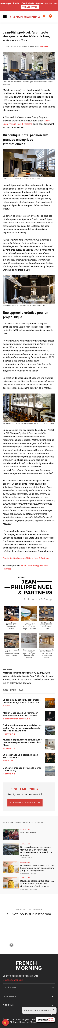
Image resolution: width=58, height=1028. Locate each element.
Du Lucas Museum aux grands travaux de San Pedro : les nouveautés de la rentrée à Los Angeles (23, 728)
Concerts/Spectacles (16, 719)
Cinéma (7, 706)
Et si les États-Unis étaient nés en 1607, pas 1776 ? (20, 756)
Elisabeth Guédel (28, 873)
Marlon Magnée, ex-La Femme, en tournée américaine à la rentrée (20, 714)
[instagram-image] (11, 927)
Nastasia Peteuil (28, 832)
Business (44, 46)
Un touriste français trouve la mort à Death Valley (22, 769)
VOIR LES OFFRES (29, 7)
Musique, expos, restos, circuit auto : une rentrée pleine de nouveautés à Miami (22, 742)
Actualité (9, 734)
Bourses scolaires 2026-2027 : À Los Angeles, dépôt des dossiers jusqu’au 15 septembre (37, 868)
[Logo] (25, 17)
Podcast (8, 761)
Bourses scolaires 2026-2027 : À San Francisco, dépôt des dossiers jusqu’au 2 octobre (37, 883)
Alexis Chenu (26, 858)
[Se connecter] (44, 16)
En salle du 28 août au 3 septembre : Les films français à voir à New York (22, 701)
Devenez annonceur (13, 979)
